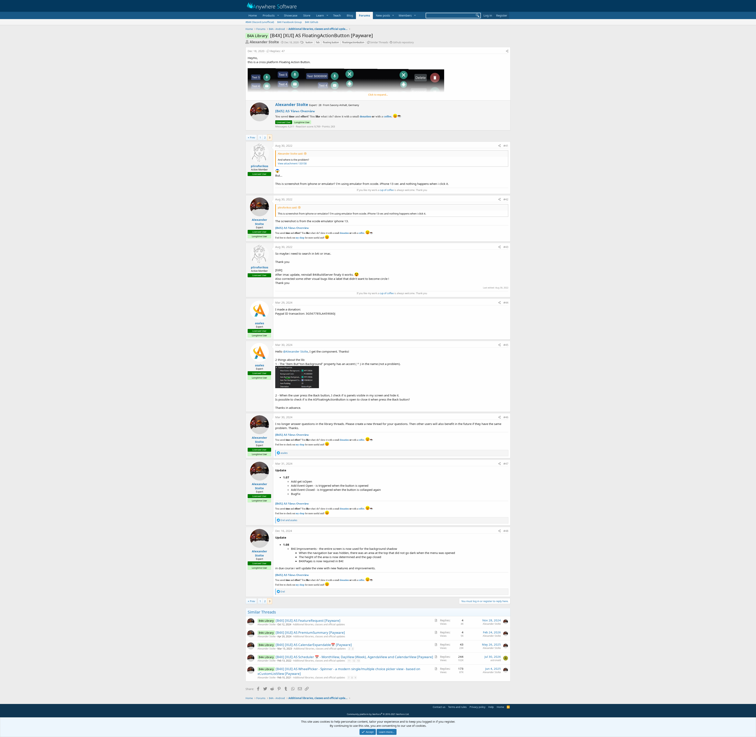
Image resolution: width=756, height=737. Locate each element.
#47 (505, 463)
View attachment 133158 (292, 163)
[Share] (507, 51)
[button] (270, 15)
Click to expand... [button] (378, 94)
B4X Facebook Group (289, 22)
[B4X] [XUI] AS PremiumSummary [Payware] (310, 632)
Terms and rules (457, 707)
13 (358, 660)
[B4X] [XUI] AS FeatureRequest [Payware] (308, 620)
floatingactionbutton (353, 42)
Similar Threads (379, 42)
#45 (505, 345)
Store (306, 15)
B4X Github (311, 22)
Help (491, 707)
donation (365, 116)
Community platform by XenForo (378, 714)
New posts (383, 15)
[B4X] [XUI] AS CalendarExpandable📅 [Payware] (314, 644)
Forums (364, 15)
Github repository (403, 42)
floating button (331, 42)
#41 (505, 145)
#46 (505, 417)
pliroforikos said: (287, 207)
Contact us (439, 707)
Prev (252, 137)
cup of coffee (387, 190)
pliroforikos (259, 166)
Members (405, 15)
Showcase (290, 15)
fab (318, 42)
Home (252, 15)
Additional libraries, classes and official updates (319, 624)
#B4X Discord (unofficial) (260, 22)
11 (349, 660)
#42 (505, 199)
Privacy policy (477, 707)
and (289, 520)
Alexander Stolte (264, 42)
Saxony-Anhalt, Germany (344, 105)
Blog (350, 15)
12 (354, 660)
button (309, 42)
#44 (505, 302)
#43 (505, 247)
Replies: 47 (277, 51)
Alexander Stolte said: (290, 153)
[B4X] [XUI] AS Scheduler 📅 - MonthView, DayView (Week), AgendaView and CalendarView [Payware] (354, 657)
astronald (495, 660)
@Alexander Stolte (295, 351)
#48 (505, 531)
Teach (337, 15)
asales (259, 323)
